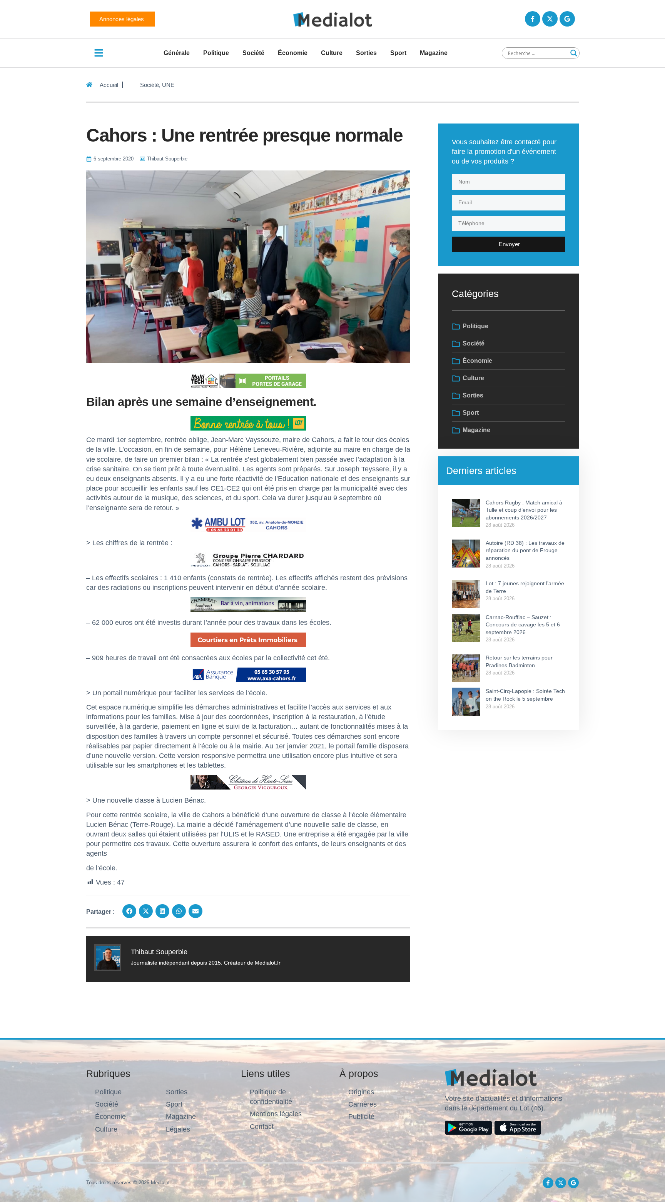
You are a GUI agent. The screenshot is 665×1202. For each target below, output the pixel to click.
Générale (177, 53)
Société (253, 53)
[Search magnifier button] (573, 53)
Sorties (366, 53)
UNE (168, 85)
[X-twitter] (550, 19)
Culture (332, 53)
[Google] (567, 19)
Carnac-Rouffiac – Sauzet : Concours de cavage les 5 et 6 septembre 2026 (523, 624)
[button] (129, 911)
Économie (292, 53)
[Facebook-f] (532, 19)
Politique (216, 53)
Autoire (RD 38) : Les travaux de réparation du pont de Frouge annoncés (525, 550)
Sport (398, 53)
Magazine (434, 53)
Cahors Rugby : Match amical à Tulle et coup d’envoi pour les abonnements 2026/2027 (524, 510)
